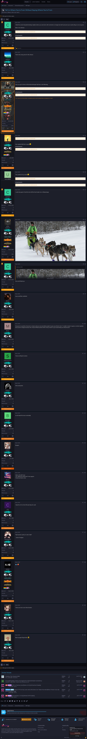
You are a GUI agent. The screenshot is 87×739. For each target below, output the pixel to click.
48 (13, 463)
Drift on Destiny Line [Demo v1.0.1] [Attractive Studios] (26, 685)
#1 (85, 22)
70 (13, 625)
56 (13, 343)
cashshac (5, 12)
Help (39, 731)
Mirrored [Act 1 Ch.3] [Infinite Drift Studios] (23, 695)
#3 (85, 82)
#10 (85, 323)
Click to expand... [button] (50, 278)
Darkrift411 (7, 682)
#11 (85, 353)
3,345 (12, 125)
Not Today (77, 735)
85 (13, 433)
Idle (6, 677)
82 (13, 162)
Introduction (15, 677)
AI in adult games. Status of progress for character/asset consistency (23, 680)
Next (7, 19)
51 (13, 522)
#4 (85, 135)
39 (13, 655)
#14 (85, 442)
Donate (77, 733)
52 (13, 313)
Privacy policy (41, 727)
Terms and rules (67, 737)
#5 (85, 172)
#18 (85, 562)
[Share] (83, 22)
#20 (85, 634)
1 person (19, 48)
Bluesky (64, 729)
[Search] (81, 2)
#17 (85, 532)
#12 (85, 383)
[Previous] (3, 45)
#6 (85, 189)
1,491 (12, 254)
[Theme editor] (84, 2)
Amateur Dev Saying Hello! (12, 676)
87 (13, 373)
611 (13, 595)
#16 (85, 502)
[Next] (13, 45)
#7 (85, 219)
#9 (85, 293)
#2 (85, 52)
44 (13, 403)
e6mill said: (18, 267)
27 (13, 42)
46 (13, 72)
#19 (85, 605)
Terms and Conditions (42, 729)
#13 (85, 413)
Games (15, 686)
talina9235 (80, 720)
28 (13, 552)
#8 (85, 264)
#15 (85, 472)
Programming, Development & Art (22, 682)
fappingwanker (79, 681)
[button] (30, 2)
